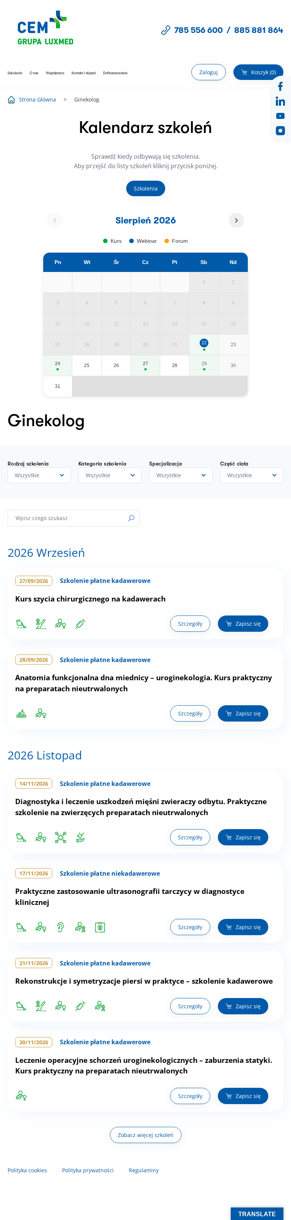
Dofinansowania (115, 73)
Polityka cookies (27, 1170)
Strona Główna (37, 99)
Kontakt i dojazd (83, 73)
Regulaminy (144, 1170)
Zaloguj (208, 72)
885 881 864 (258, 30)
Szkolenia (15, 73)
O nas (34, 73)
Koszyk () (263, 72)
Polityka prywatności (88, 1170)
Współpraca (55, 73)
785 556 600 (198, 30)
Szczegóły (190, 623)
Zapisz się (248, 623)
